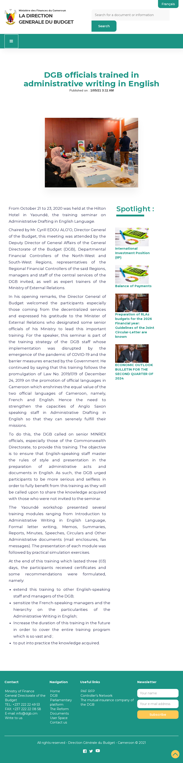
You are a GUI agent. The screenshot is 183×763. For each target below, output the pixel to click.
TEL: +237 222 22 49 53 (22, 705)
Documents (59, 713)
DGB (54, 696)
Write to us (13, 718)
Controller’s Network (96, 696)
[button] (11, 41)
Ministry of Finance (19, 691)
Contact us (58, 722)
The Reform (59, 709)
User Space (59, 718)
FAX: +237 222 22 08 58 (23, 709)
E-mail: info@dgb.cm (21, 713)
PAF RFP (88, 691)
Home (55, 691)
